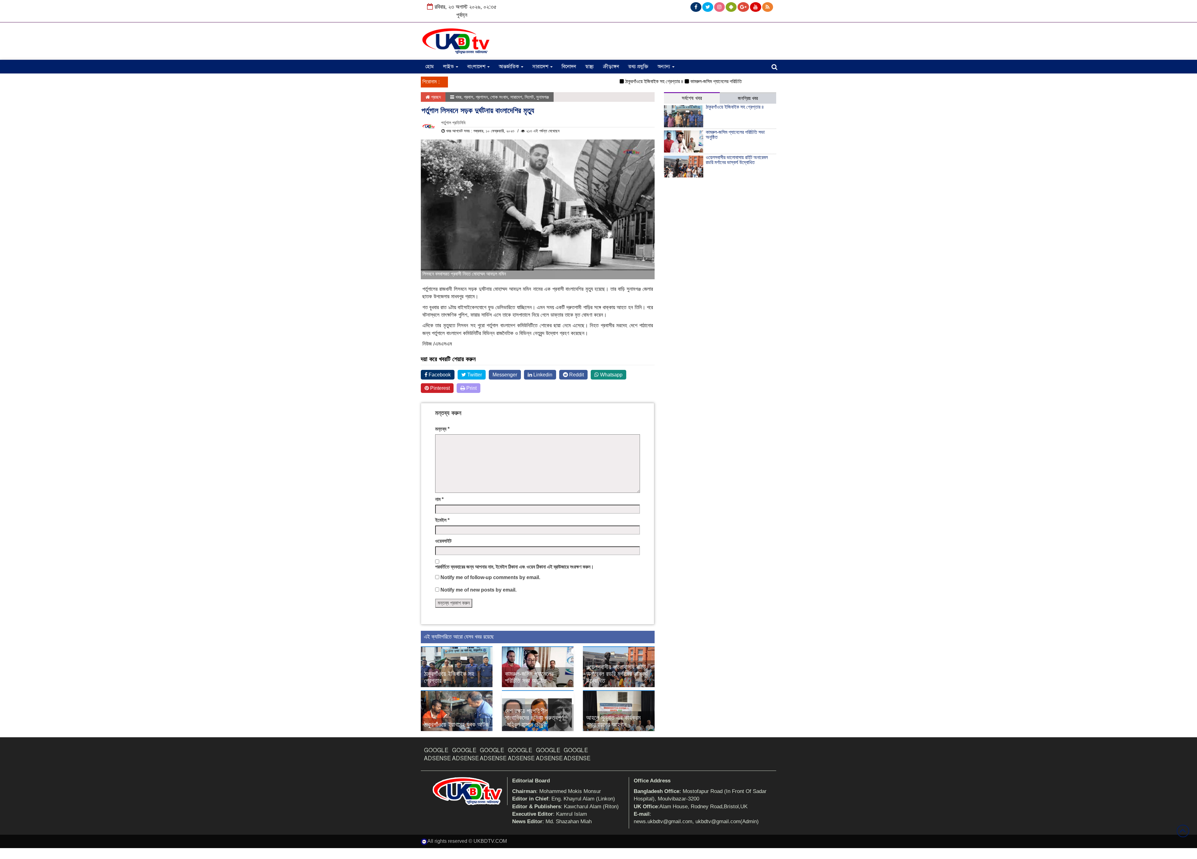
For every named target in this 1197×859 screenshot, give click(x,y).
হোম (429, 67)
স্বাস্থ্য (589, 67)
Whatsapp (611, 374)
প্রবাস (468, 97)
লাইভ (449, 67)
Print (471, 388)
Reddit (576, 374)
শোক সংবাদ (499, 97)
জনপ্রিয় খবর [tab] (748, 98)
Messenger (505, 374)
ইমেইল (442, 520)
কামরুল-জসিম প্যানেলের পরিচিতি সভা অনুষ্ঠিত (704, 81)
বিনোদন (569, 67)
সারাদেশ (541, 67)
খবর (458, 97)
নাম (439, 499)
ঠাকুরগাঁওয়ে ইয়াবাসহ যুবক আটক (456, 724)
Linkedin (542, 374)
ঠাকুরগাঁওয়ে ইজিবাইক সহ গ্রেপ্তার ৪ (632, 81)
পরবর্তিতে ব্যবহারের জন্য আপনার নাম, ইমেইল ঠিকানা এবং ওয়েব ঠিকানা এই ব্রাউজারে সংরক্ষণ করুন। (514, 566)
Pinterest (439, 388)
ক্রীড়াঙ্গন (611, 67)
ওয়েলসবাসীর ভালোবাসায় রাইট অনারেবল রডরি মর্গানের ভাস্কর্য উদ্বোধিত (617, 673)
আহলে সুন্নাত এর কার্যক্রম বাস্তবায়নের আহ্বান (613, 721)
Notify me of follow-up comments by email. (490, 577)
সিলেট (529, 97)
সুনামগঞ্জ (542, 97)
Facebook (439, 374)
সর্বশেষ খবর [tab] (692, 98)
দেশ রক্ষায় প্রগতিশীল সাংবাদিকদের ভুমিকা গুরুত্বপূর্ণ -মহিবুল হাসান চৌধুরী (534, 717)
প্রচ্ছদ (435, 97)
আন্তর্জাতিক (509, 67)
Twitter (474, 374)
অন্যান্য (664, 67)
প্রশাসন (482, 97)
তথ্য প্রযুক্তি (638, 67)
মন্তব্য (442, 429)
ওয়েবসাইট (443, 541)
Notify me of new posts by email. (478, 589)
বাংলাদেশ (477, 67)
